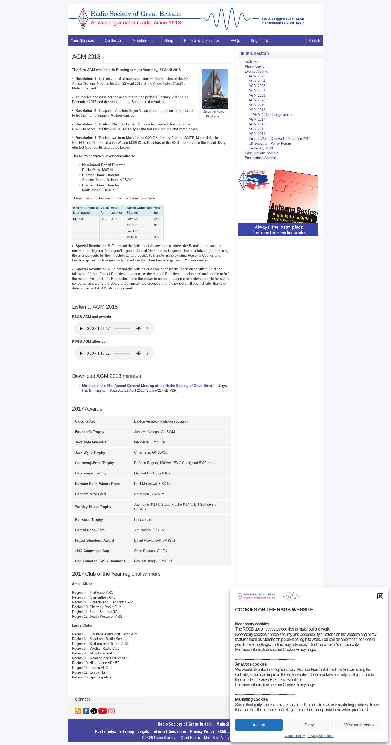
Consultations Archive (261, 153)
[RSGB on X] (93, 711)
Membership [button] (142, 40)
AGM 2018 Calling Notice (272, 115)
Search (314, 40)
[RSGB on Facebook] (86, 711)
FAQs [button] (235, 40)
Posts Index (105, 731)
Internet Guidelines (169, 731)
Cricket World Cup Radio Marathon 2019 (279, 139)
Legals (143, 731)
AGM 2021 (257, 95)
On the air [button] (113, 40)
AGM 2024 (257, 81)
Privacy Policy (202, 731)
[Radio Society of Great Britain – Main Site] (164, 30)
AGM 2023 (257, 86)
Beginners (259, 40)
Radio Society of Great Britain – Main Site (195, 724)
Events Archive (256, 71)
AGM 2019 (257, 105)
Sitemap (126, 731)
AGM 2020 (257, 100)
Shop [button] (168, 40)
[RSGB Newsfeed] (78, 711)
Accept (259, 725)
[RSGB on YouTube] (102, 711)
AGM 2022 (257, 91)
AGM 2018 (257, 110)
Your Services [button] (82, 40)
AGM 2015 (257, 129)
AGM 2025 (257, 76)
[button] (380, 596)
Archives (251, 62)
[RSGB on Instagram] (111, 711)
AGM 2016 (257, 124)
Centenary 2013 (261, 148)
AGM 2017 (257, 119)
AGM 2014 (257, 134)
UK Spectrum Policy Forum (270, 143)
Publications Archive (260, 158)
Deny (309, 725)
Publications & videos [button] (202, 40)
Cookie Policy (295, 736)
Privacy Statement (320, 736)
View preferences (359, 725)
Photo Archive (255, 67)
